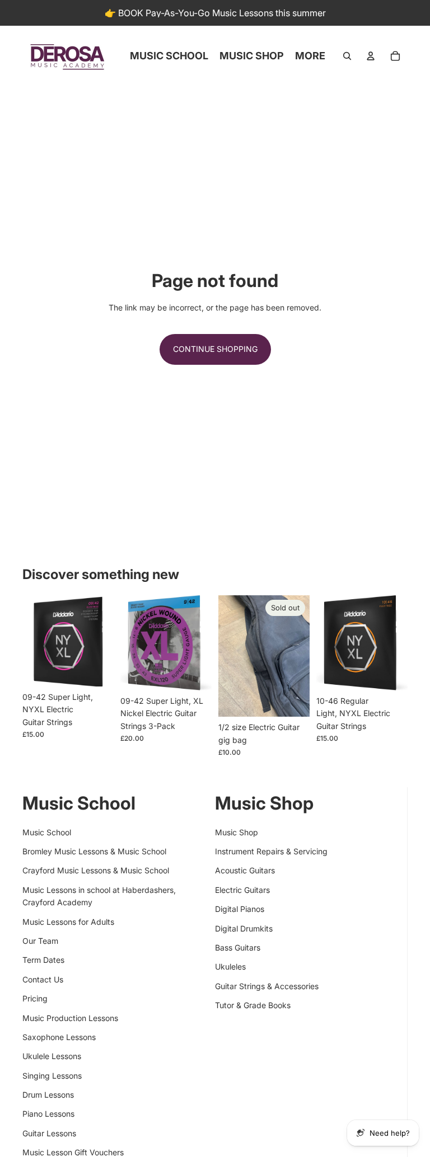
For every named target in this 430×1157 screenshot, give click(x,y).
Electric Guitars (242, 890)
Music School (46, 832)
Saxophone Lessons (59, 1037)
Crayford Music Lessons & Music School (95, 870)
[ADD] (96, 669)
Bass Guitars (237, 947)
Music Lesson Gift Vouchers (73, 1152)
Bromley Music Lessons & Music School (94, 851)
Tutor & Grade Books (253, 1005)
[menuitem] (310, 56)
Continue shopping (215, 349)
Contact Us (42, 979)
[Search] (347, 56)
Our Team (40, 941)
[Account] (370, 56)
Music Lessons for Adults (68, 921)
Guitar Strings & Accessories (267, 986)
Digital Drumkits (244, 928)
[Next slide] (297, 656)
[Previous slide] (230, 656)
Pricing (35, 998)
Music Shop (236, 832)
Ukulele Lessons (51, 1056)
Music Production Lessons (70, 1018)
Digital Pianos (239, 909)
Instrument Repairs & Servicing (271, 851)
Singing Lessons (52, 1075)
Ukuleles (230, 966)
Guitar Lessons (49, 1133)
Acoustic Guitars (245, 870)
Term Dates (43, 960)
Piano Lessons (48, 1113)
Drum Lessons (48, 1094)
